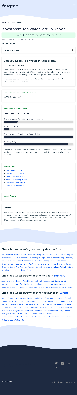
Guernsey (28, 304)
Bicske (43, 264)
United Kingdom (8, 320)
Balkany (39, 284)
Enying (70, 255)
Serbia (34, 314)
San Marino (27, 314)
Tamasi (19, 261)
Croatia (4, 301)
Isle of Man (57, 304)
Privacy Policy (23, 364)
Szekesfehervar (22, 258)
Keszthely (45, 261)
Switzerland (54, 317)
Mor (13, 258)
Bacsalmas (32, 281)
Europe (63, 292)
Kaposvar (14, 270)
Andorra (11, 298)
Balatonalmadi (7, 255)
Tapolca (49, 258)
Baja (39, 281)
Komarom (61, 264)
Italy (64, 304)
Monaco (5, 311)
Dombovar (69, 267)
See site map (7, 381)
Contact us (7, 364)
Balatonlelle (6, 258)
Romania (12, 314)
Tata (38, 264)
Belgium (40, 298)
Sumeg (61, 258)
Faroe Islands (47, 301)
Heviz (52, 261)
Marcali (25, 264)
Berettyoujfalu (44, 287)
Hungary (59, 275)
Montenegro (14, 311)
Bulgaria (68, 298)
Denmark (31, 301)
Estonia (38, 301)
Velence (12, 261)
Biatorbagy (6, 270)
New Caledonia (36, 311)
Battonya (18, 287)
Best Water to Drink (14, 170)
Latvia (20, 307)
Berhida (28, 255)
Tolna (62, 267)
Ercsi (17, 267)
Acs (30, 264)
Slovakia (41, 314)
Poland (67, 311)
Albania (4, 298)
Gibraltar (13, 304)
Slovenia (48, 314)
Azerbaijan (25, 298)
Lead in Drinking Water (15, 173)
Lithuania (38, 307)
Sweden (45, 317)
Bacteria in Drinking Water (16, 183)
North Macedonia (50, 311)
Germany (5, 304)
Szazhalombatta (53, 267)
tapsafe (12, 6)
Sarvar (68, 264)
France (62, 301)
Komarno (5, 267)
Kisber (55, 258)
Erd (20, 270)
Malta (56, 307)
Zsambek (31, 267)
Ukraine (69, 317)
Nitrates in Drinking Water (16, 180)
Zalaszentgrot (7, 264)
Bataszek (64, 284)
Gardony (5, 261)
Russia (19, 314)
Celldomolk (36, 261)
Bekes (24, 287)
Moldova (69, 307)
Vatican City (19, 320)
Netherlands (24, 311)
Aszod (25, 281)
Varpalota (46, 255)
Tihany (38, 255)
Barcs (57, 284)
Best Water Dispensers (15, 186)
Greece (20, 304)
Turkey (62, 317)
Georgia (69, 301)
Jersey (69, 304)
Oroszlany (69, 258)
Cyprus (10, 301)
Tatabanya (17, 264)
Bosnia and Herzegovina (54, 298)
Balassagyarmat (47, 281)
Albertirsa (18, 281)
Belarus (33, 298)
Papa (43, 258)
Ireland (50, 304)
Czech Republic (20, 301)
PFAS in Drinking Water (15, 177)
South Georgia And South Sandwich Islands (19, 317)
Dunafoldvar (27, 270)
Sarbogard (26, 261)
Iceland (43, 304)
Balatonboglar (35, 258)
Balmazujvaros (49, 284)
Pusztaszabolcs (61, 261)
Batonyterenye (8, 287)
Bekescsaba (32, 287)
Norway (60, 311)
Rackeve (23, 267)
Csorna (12, 267)
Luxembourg (47, 307)
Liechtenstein (28, 307)
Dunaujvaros (40, 267)
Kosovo (14, 307)
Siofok (52, 255)
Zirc (33, 255)
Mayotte (62, 307)
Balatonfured (19, 255)
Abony (4, 281)
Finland (56, 301)
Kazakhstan (6, 307)
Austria (18, 298)
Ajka (57, 255)
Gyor (34, 264)
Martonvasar (52, 264)
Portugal (5, 314)
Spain (39, 317)
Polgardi (63, 255)
